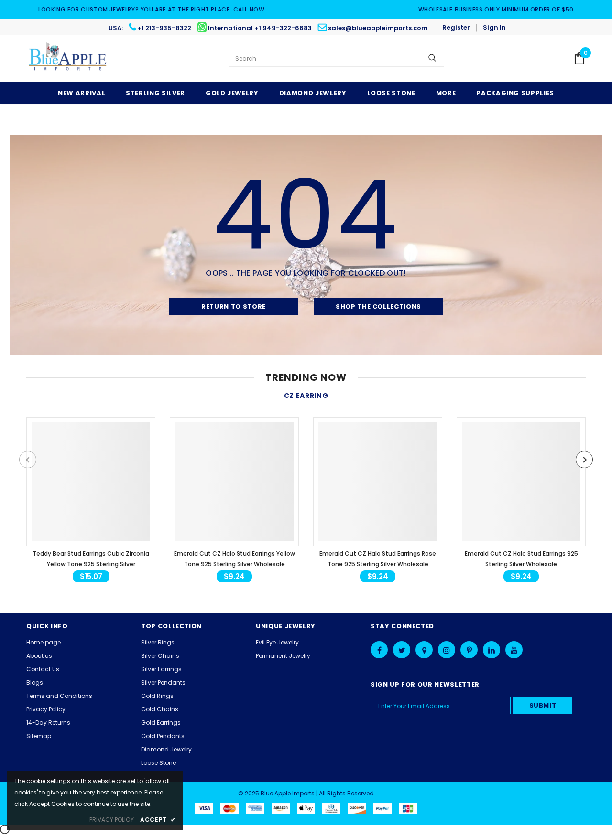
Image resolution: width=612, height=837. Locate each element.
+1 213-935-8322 (164, 27)
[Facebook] (379, 649)
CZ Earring (306, 395)
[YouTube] (514, 649)
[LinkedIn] (491, 649)
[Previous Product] (27, 459)
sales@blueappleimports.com (378, 27)
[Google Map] (424, 649)
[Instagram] (446, 649)
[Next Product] (584, 459)
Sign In (494, 27)
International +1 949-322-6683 (260, 27)
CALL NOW (249, 9)
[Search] (432, 58)
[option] (91, 500)
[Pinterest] (469, 649)
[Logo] (68, 58)
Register (456, 27)
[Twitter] (401, 649)
